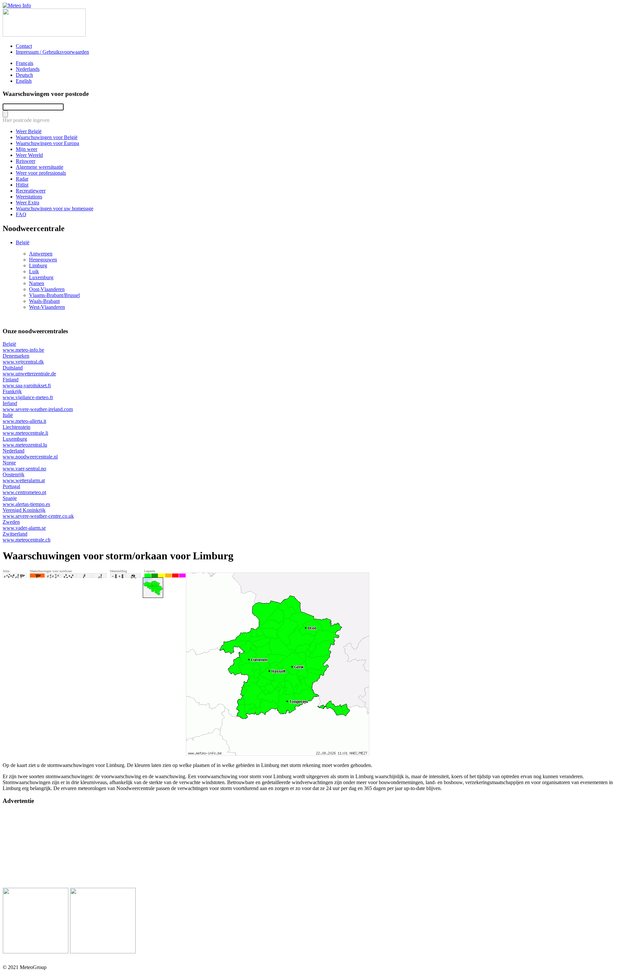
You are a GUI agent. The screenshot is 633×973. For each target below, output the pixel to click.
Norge (24, 465)
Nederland (30, 453)
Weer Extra (27, 202)
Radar (22, 179)
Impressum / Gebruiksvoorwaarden (52, 52)
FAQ (21, 214)
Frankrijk (28, 394)
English (24, 81)
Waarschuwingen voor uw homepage (54, 208)
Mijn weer (26, 149)
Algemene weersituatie (39, 167)
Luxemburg (41, 277)
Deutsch (24, 75)
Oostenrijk (24, 477)
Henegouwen (43, 259)
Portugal (24, 489)
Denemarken (23, 359)
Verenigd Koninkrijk (38, 513)
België (22, 242)
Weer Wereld (29, 155)
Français (24, 63)
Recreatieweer (30, 190)
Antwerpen (40, 253)
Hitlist (22, 185)
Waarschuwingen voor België (46, 137)
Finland (27, 382)
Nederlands (28, 69)
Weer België (29, 131)
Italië (24, 418)
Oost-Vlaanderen (47, 289)
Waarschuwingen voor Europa (47, 143)
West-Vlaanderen (47, 307)
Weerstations (29, 196)
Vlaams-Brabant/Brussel (54, 295)
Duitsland (29, 370)
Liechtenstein (25, 430)
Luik (34, 271)
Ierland (38, 406)
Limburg (38, 265)
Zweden (24, 525)
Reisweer (25, 161)
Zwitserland (26, 537)
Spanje (26, 501)
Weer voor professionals (41, 173)
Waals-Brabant (44, 301)
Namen (36, 283)
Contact (24, 46)
